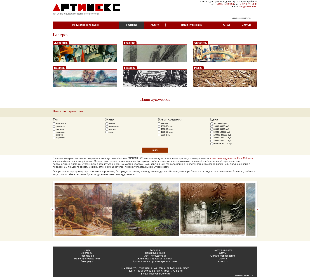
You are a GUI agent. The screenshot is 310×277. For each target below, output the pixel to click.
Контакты (223, 261)
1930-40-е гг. (167, 129)
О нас (226, 24)
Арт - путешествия (155, 255)
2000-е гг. (165, 135)
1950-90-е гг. (167, 132)
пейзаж (112, 123)
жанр (111, 132)
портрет (112, 129)
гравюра (60, 132)
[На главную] (86, 7)
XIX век (164, 123)
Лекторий (86, 252)
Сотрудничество (222, 249)
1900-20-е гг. (167, 126)
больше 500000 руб (222, 143)
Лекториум (87, 261)
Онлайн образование (223, 255)
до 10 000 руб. (220, 123)
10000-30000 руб (221, 126)
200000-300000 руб (222, 138)
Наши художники (192, 24)
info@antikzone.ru (248, 6)
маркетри (60, 138)
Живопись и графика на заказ (154, 258)
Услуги (155, 24)
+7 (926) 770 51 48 (248, 4)
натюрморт (114, 126)
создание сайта (242, 276)
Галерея (131, 24)
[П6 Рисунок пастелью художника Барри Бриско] (222, 209)
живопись (61, 123)
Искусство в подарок (85, 24)
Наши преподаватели (87, 258)
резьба (59, 135)
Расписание (87, 255)
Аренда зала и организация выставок (155, 261)
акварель (60, 126)
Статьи (246, 24)
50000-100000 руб (221, 132)
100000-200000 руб (222, 135)
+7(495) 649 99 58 (225, 4)
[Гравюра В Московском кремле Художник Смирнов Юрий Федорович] (155, 209)
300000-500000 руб (222, 140)
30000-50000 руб (221, 129)
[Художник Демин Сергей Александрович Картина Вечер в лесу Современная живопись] (88, 209)
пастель (60, 129)
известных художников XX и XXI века (231, 158)
